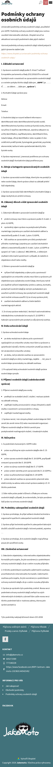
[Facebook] (5, 639)
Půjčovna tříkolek (38, 626)
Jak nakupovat (12, 686)
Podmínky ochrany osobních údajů (21, 694)
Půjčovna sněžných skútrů (14, 626)
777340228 (11, 663)
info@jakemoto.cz (14, 654)
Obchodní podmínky (15, 690)
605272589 (11, 658)
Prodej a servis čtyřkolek (16, 631)
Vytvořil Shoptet (28, 758)
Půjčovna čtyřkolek (40, 631)
